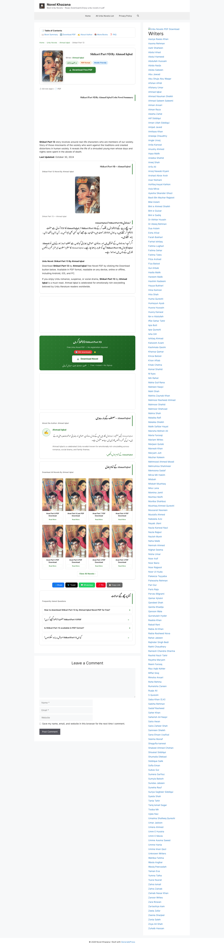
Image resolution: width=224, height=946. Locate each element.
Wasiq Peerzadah (157, 866)
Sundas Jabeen (156, 783)
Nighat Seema (155, 549)
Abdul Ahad (154, 52)
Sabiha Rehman (156, 704)
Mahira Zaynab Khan (159, 395)
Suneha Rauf (155, 787)
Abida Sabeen (155, 70)
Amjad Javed (155, 127)
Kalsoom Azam (156, 343)
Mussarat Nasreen (157, 510)
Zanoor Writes (155, 897)
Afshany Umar (155, 87)
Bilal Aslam (154, 202)
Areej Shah (154, 162)
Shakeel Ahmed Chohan (160, 748)
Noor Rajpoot (155, 567)
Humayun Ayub (156, 303)
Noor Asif (153, 558)
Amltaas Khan (155, 131)
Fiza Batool (154, 263)
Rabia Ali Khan (155, 629)
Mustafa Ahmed (156, 514)
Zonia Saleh (154, 919)
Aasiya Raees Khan (158, 39)
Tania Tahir (154, 800)
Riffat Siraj (153, 673)
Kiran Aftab (154, 360)
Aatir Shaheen (155, 48)
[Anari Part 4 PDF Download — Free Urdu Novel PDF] (122, 494)
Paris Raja (153, 589)
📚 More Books (101, 34)
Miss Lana (153, 488)
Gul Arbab (153, 268)
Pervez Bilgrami (156, 594)
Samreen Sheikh (156, 730)
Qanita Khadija (156, 607)
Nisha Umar (154, 554)
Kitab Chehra (155, 365)
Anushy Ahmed (156, 149)
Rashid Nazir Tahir (157, 655)
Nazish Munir (155, 536)
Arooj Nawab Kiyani (158, 171)
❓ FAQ (113, 34)
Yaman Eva (154, 871)
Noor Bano (153, 563)
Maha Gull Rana (156, 382)
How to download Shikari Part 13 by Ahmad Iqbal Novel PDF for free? (77, 610)
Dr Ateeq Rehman (157, 224)
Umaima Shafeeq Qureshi (161, 818)
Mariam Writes (155, 439)
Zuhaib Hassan (156, 928)
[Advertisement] (87, 121)
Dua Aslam (154, 228)
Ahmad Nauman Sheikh (160, 96)
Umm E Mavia (155, 836)
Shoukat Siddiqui (157, 752)
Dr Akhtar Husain (157, 219)
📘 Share (58, 585)
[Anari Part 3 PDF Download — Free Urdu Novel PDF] (99, 541)
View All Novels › (87, 573)
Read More (52, 519)
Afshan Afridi (155, 83)
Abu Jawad (154, 74)
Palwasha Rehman (158, 580)
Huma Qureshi (155, 299)
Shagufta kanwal (157, 743)
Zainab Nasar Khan (158, 893)
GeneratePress (128, 942)
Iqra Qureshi (154, 329)
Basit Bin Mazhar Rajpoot (161, 197)
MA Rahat (153, 378)
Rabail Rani (154, 624)
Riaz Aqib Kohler (156, 668)
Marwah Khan (155, 448)
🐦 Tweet (71, 585)
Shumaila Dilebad (157, 756)
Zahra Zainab (155, 888)
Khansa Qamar (156, 351)
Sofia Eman (154, 765)
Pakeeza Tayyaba (157, 576)
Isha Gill (152, 334)
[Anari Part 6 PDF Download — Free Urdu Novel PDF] (75, 541)
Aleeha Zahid (155, 114)
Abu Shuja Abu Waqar (159, 78)
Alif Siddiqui (154, 118)
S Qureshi (153, 695)
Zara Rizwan (154, 902)
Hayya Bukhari (155, 285)
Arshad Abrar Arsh (158, 175)
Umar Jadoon (155, 822)
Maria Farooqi (155, 435)
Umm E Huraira (156, 831)
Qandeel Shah (155, 602)
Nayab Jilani (154, 523)
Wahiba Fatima (156, 858)
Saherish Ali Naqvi (157, 717)
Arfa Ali (152, 166)
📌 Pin (101, 585)
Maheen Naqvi (155, 387)
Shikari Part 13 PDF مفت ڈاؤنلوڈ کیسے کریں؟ (62, 619)
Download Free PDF (82, 70)
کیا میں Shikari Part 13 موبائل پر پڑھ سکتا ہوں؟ (62, 637)
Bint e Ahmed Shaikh (159, 206)
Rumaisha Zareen (157, 686)
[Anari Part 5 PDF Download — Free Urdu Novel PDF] (52, 541)
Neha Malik (154, 541)
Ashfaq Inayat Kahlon (159, 184)
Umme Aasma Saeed (159, 840)
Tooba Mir (153, 809)
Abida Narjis (154, 65)
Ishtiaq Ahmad (155, 338)
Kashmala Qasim (157, 347)
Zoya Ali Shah (155, 924)
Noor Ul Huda (155, 572)
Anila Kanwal (155, 144)
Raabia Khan (155, 620)
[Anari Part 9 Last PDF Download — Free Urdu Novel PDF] (75, 494)
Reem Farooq (155, 664)
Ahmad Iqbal (155, 92)
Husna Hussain (156, 307)
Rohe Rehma (155, 682)
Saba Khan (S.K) (156, 699)
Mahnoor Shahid (156, 404)
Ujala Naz (153, 814)
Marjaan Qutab (156, 444)
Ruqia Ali (152, 690)
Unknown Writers (157, 853)
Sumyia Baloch (156, 778)
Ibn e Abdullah (155, 316)
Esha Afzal (153, 233)
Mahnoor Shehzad (157, 409)
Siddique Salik (155, 761)
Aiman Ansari (155, 105)
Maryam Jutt (154, 453)
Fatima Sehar (155, 250)
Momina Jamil (155, 492)
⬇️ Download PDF (68, 34)
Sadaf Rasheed (156, 708)
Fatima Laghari (156, 246)
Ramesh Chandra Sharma (161, 651)
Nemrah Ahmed (156, 545)
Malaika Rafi (154, 417)
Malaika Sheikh (156, 422)
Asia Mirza (153, 188)
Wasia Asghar (155, 862)
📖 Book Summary (50, 34)
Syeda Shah (154, 796)
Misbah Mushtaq (157, 483)
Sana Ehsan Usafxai (158, 734)
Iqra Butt (152, 325)
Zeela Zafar (154, 910)
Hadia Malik (154, 272)
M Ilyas (152, 373)
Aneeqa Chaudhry (157, 136)
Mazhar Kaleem (156, 457)
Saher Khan (154, 712)
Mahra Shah (154, 413)
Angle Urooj (154, 140)
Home (88, 16)
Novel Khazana (59, 4)
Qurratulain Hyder (157, 616)
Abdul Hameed (156, 56)
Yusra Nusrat (155, 880)
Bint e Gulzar (155, 211)
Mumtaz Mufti (155, 497)
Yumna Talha (155, 875)
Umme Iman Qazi (157, 849)
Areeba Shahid (156, 158)
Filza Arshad (154, 259)
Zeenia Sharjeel (156, 915)
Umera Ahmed (155, 827)
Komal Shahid (155, 369)
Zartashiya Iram (156, 906)
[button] (138, 16)
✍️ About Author (85, 34)
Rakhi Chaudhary (157, 646)
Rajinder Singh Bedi (158, 642)
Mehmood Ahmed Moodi (161, 461)
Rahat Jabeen (155, 638)
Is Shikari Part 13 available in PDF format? (64, 628)
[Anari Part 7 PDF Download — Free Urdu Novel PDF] (99, 494)
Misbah (152, 479)
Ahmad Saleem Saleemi (160, 100)
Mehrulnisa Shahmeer (159, 466)
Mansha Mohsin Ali (158, 431)
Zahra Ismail (154, 884)
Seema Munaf (155, 739)
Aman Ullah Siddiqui (158, 122)
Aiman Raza (154, 109)
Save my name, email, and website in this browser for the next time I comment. (83, 723)
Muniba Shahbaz (157, 501)
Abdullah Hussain (157, 61)
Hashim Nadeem (157, 281)
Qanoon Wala (155, 611)
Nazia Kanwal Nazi (158, 527)
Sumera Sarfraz (156, 774)
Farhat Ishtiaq (155, 241)
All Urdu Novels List (105, 16)
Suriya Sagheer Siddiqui (160, 792)
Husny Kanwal (155, 312)
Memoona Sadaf (157, 470)
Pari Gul (152, 585)
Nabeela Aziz (155, 519)
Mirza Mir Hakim (156, 475)
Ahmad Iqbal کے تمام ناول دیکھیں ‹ (119, 454)
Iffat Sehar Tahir (156, 321)
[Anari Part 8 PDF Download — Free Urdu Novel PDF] (52, 494)
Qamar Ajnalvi (155, 598)
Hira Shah (153, 294)
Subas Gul (153, 770)
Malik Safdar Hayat (158, 426)
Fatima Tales (155, 255)
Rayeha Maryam (156, 660)
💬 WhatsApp (87, 585)
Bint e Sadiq (154, 215)
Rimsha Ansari (155, 677)
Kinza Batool (154, 356)
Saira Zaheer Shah (158, 726)
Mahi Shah (153, 391)
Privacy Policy (125, 16)
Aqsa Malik (154, 153)
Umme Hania (155, 844)
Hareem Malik (155, 277)
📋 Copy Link (114, 585)
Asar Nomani (155, 180)
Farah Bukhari (155, 237)
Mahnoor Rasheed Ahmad (162, 400)
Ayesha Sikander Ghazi (160, 193)
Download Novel (89, 359)
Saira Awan (154, 721)
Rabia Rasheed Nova (159, 633)
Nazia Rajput (155, 532)
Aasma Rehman (156, 43)
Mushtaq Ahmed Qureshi (161, 505)
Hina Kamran (155, 290)
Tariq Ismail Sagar (157, 805)
